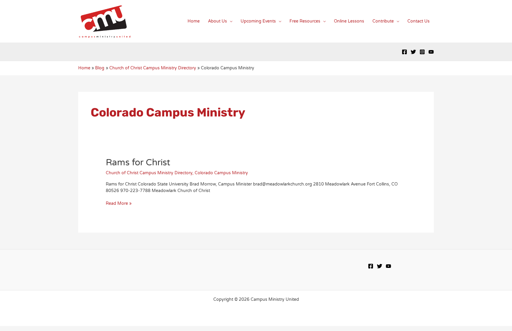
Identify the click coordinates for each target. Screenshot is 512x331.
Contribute (383, 21)
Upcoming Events (258, 21)
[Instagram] (422, 52)
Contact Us (418, 21)
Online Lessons (349, 21)
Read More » (119, 204)
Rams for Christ (138, 162)
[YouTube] (431, 52)
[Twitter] (413, 52)
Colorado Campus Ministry (221, 172)
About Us (217, 21)
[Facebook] (404, 52)
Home (194, 21)
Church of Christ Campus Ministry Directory (149, 172)
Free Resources (304, 21)
